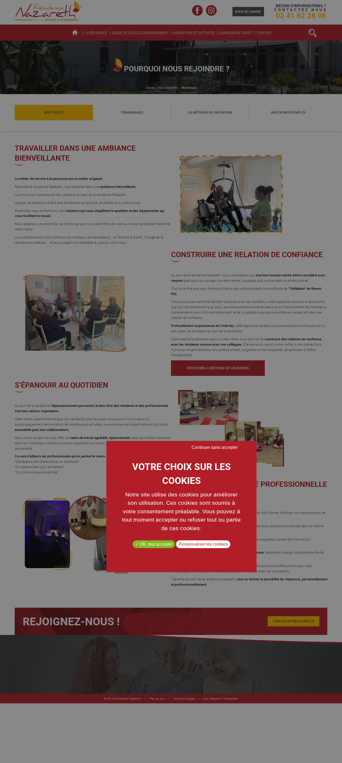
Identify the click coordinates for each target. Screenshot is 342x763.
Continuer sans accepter (215, 447)
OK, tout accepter (155, 544)
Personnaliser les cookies (203, 544)
